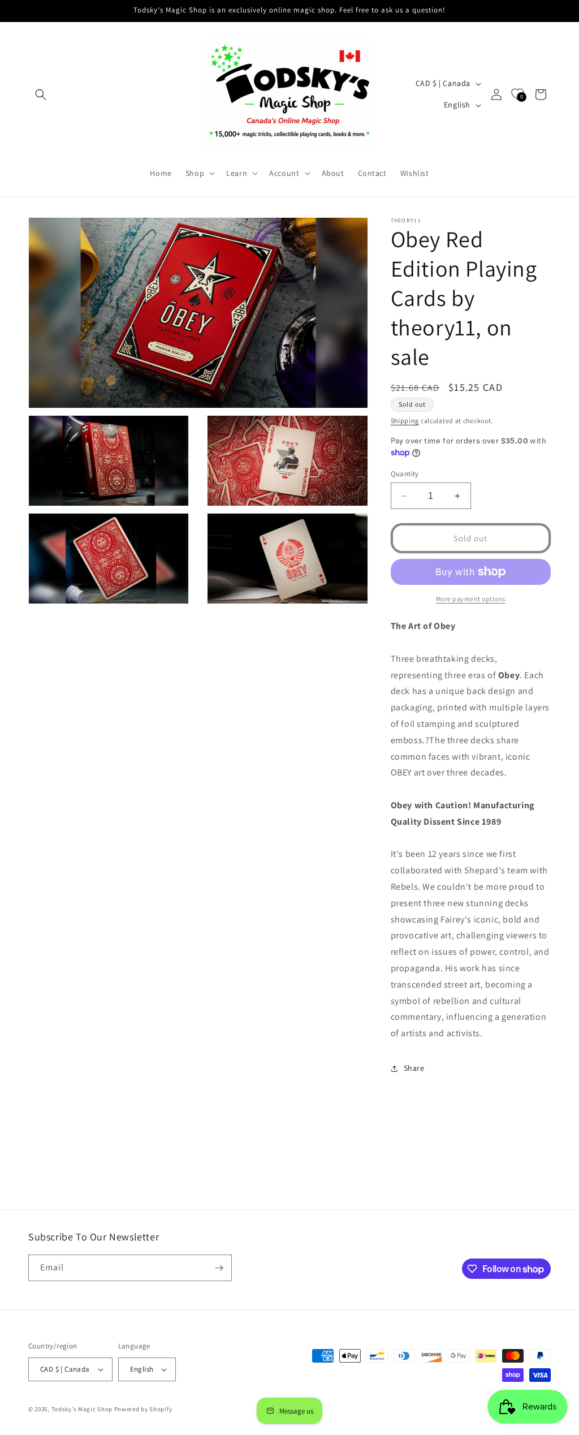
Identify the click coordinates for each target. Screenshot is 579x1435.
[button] (40, 94)
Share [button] (414, 1068)
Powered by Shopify (143, 1409)
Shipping (405, 420)
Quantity (405, 474)
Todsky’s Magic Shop (82, 1409)
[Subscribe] (218, 1268)
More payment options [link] (470, 598)
